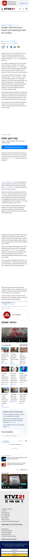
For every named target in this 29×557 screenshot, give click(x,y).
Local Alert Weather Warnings (8, 536)
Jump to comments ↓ (6, 308)
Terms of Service (5, 519)
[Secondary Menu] (3, 8)
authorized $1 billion (14, 250)
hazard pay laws (15, 58)
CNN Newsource (6, 41)
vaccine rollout (12, 158)
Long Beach (4, 182)
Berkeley (13, 187)
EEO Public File (5, 512)
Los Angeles (7, 187)
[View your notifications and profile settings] (26, 440)
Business (13, 302)
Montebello (12, 182)
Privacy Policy (4, 517)
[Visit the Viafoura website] (24, 469)
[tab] (5, 441)
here (8, 426)
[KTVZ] (10, 9)
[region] (14, 451)
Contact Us (4, 510)
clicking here (13, 422)
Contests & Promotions (6, 530)
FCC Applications (5, 514)
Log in (21, 431)
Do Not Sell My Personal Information (10, 521)
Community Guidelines (6, 509)
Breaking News (5, 529)
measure (19, 66)
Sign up (24, 431)
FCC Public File (5, 516)
